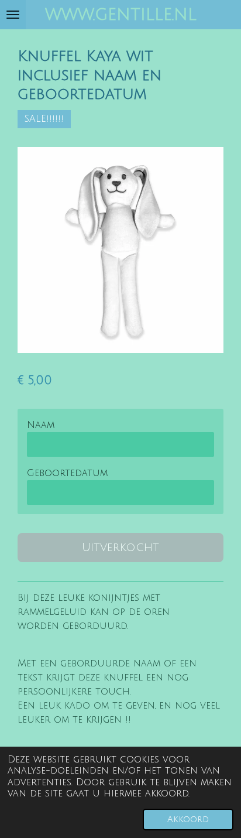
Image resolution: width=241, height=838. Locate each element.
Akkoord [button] (188, 819)
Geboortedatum (67, 473)
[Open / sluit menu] (13, 14)
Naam (40, 425)
